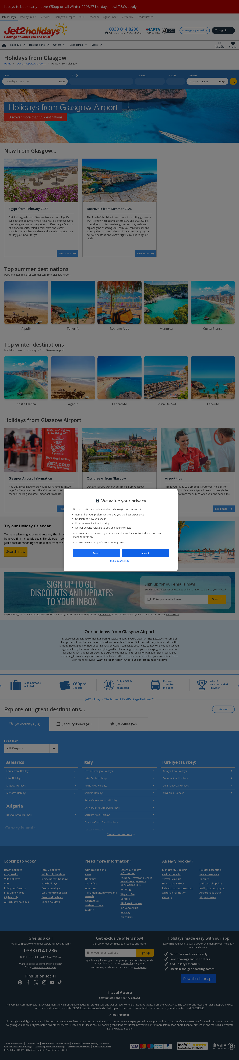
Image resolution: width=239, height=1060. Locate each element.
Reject (96, 553)
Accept (145, 553)
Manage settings (119, 560)
